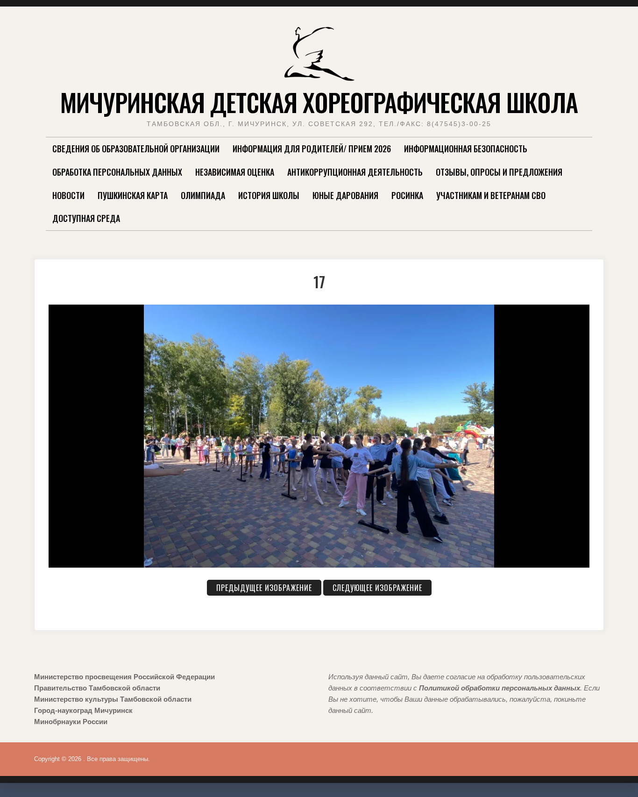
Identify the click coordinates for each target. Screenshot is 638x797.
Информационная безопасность (465, 148)
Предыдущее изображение (264, 587)
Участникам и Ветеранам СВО (491, 195)
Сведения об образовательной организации (136, 148)
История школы (268, 195)
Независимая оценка (234, 172)
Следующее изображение (377, 587)
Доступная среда (86, 218)
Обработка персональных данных (117, 172)
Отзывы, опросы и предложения (499, 172)
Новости (68, 195)
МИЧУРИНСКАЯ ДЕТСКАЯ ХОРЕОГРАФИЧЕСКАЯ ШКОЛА (319, 102)
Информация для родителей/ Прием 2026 (312, 148)
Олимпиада (203, 195)
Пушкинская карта (133, 195)
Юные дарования (345, 195)
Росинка (407, 195)
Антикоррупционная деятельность (355, 172)
